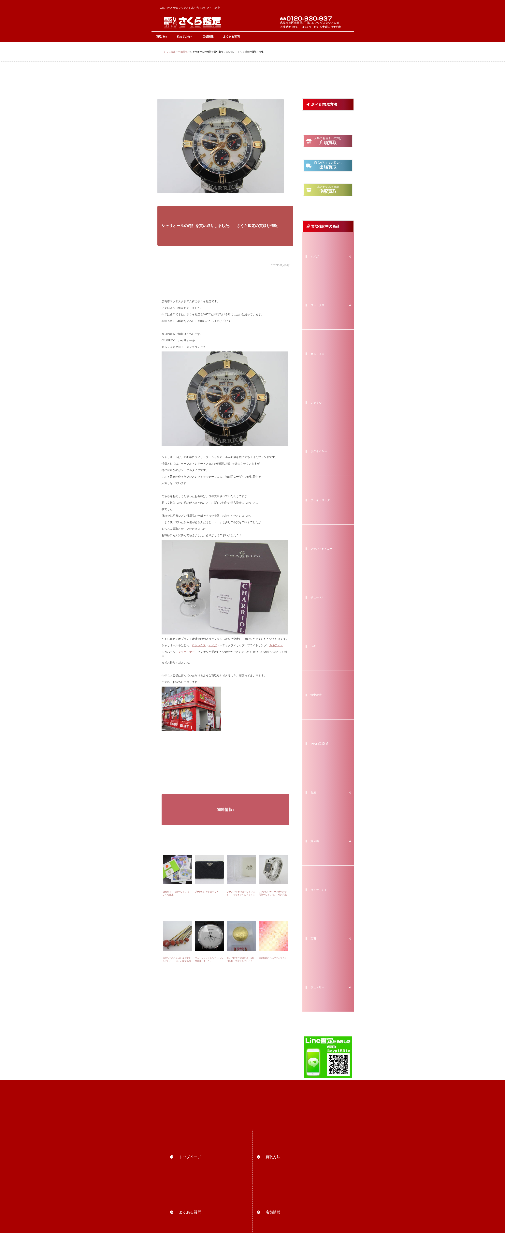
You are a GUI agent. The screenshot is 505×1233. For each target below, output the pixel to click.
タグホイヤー (186, 651)
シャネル (316, 402)
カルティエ (276, 645)
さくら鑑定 (170, 51)
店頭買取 (328, 141)
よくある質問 (231, 36)
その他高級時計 (320, 743)
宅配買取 (328, 190)
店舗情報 (208, 36)
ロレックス (199, 645)
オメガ (213, 645)
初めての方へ (185, 36)
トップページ (190, 1157)
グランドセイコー (321, 548)
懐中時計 (316, 694)
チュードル (317, 597)
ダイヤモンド (318, 889)
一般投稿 (183, 51)
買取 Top (161, 36)
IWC (313, 646)
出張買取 (328, 165)
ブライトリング (320, 500)
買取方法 (273, 1157)
